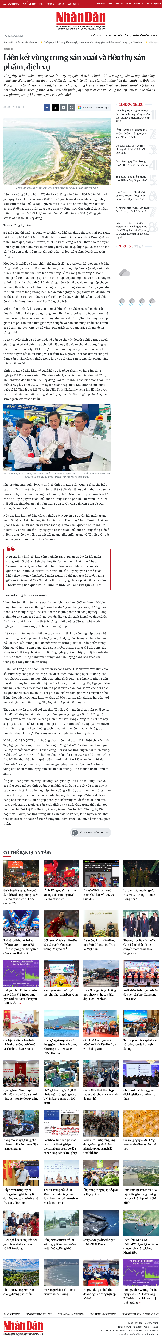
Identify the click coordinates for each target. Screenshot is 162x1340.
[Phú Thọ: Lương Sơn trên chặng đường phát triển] (21, 1272)
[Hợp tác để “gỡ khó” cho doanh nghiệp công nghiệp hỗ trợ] (101, 1272)
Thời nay (96, 35)
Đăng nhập (156, 4)
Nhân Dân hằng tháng (146, 35)
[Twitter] (55, 107)
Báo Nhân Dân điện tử (81, 21)
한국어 (81, 4)
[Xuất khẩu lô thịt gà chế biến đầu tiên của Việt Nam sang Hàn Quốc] (141, 973)
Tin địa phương (124, 4)
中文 (41, 4)
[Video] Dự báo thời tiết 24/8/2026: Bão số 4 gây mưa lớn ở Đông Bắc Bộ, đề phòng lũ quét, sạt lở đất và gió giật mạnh (132, 230)
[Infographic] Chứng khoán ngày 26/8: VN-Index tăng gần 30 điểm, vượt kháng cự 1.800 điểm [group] (56, 42)
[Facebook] (47, 107)
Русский (61, 4)
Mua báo (100, 4)
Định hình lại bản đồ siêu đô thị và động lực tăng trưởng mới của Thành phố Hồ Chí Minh (140, 1196)
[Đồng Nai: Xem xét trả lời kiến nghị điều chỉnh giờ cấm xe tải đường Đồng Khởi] (61, 1223)
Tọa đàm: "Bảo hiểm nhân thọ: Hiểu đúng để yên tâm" (131, 178)
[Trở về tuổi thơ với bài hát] (21, 923)
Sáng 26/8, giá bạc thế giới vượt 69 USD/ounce (99, 1242)
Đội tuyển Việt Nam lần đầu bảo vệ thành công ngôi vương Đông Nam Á (60, 945)
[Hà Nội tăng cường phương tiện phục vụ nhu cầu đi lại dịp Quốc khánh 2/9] (101, 973)
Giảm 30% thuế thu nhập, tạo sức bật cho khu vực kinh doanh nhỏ (100, 1094)
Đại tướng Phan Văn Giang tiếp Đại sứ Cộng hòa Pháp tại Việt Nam (99, 945)
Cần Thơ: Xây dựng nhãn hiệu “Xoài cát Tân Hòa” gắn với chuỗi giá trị (100, 1044)
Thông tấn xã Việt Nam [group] (25, 1314)
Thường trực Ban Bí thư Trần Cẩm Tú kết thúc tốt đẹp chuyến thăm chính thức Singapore (140, 947)
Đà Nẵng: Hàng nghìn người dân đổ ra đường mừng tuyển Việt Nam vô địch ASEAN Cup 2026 (133, 116)
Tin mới (110, 4)
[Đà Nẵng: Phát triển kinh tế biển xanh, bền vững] (61, 1272)
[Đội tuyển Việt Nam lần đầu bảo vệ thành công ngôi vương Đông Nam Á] (61, 923)
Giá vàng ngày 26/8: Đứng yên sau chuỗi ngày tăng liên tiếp (140, 1144)
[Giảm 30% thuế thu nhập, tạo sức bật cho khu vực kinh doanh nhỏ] (101, 1073)
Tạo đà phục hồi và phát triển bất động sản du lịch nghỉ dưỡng (140, 1044)
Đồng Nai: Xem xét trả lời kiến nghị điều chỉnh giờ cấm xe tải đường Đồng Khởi (61, 1244)
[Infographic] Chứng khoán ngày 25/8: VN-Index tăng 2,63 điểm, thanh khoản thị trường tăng (140, 1296)
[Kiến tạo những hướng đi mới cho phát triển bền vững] (61, 973)
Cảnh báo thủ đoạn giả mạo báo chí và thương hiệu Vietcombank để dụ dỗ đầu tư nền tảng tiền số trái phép (60, 1146)
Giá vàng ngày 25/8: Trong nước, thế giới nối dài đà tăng (133, 163)
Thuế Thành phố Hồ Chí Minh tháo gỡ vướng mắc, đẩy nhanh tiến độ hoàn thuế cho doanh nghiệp (61, 1196)
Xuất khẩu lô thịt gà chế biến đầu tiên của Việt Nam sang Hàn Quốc (140, 994)
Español (72, 4)
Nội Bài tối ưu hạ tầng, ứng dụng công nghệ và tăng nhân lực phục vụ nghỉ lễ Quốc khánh (99, 1146)
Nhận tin (138, 4)
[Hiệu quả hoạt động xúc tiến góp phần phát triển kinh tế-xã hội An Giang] (21, 1223)
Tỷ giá (138, 246)
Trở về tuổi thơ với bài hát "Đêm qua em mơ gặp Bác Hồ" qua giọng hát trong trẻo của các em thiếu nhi (20, 947)
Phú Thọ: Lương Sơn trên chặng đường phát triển (18, 1292)
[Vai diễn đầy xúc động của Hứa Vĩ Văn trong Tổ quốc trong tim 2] (141, 873)
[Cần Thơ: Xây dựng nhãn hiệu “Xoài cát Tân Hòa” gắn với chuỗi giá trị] (101, 1023)
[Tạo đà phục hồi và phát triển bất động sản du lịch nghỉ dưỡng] (141, 1023)
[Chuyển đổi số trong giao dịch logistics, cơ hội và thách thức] (141, 1073)
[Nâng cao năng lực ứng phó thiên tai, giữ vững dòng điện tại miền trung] (21, 1123)
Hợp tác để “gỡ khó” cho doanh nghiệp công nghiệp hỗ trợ (99, 1294)
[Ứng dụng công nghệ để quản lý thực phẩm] (101, 1173)
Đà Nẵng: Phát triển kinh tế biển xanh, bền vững (60, 1292)
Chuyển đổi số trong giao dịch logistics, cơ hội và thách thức (140, 1094)
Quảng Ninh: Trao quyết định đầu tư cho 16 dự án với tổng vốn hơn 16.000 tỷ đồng (20, 1094)
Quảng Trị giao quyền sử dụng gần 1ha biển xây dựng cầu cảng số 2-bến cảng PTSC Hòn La (60, 1046)
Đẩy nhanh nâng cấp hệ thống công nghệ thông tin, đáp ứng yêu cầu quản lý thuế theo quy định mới (20, 1196)
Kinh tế (8, 49)
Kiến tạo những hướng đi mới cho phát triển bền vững (61, 992)
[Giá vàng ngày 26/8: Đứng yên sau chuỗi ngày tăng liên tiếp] (141, 1123)
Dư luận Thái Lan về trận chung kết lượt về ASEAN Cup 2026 (130, 149)
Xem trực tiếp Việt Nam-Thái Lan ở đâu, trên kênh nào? (132, 209)
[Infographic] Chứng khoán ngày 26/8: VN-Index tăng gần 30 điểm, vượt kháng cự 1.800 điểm (20, 996)
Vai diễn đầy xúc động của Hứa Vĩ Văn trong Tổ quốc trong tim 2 (139, 895)
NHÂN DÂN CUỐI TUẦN (116, 35)
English (32, 4)
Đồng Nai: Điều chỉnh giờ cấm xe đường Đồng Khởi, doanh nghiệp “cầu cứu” (131, 195)
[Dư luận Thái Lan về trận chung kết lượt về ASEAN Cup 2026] (101, 873)
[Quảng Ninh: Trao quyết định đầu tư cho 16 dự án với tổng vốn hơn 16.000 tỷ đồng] (21, 1073)
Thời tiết (125, 246)
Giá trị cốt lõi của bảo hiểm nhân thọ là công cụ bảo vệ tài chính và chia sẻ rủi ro (19, 1044)
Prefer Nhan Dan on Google (95, 107)
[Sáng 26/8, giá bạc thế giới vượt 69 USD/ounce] (101, 1223)
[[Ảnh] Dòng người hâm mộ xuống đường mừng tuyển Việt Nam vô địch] (61, 873)
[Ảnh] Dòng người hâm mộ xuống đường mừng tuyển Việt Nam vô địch (131, 133)
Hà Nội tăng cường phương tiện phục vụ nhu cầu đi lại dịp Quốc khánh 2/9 (99, 994)
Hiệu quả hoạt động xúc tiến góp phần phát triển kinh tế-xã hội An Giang (20, 1244)
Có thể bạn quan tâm (27, 852)
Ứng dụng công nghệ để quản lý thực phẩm (100, 1192)
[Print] (71, 107)
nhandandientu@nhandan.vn (143, 1334)
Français (50, 4)
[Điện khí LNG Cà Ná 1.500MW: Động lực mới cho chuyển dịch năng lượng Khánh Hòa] (141, 1223)
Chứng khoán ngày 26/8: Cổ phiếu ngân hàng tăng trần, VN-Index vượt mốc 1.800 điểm (60, 1096)
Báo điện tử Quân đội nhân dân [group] (94, 1314)
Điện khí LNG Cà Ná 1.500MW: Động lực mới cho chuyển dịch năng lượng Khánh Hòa (140, 1246)
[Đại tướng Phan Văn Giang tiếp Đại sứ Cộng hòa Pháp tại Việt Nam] (101, 923)
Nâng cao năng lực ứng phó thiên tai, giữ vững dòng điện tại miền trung (20, 1144)
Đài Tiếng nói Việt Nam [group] (57, 1314)
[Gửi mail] (63, 107)
